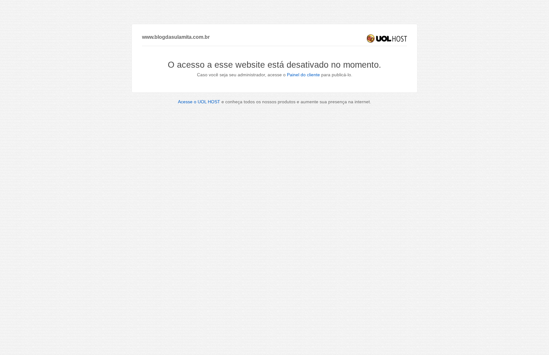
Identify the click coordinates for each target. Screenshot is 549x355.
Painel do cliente (303, 74)
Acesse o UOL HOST (199, 101)
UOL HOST (387, 38)
